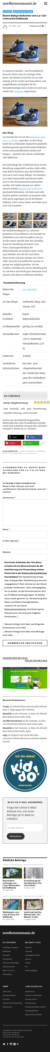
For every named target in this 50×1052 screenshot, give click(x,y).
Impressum (7, 1006)
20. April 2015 (15, 26)
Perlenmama (30, 1003)
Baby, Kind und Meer (33, 1014)
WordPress (15, 1035)
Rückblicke (7, 959)
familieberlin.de (31, 1010)
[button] (10, 217)
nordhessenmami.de (20, 3)
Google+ (18, 1044)
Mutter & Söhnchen (33, 995)
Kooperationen (9, 995)
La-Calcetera (30, 289)
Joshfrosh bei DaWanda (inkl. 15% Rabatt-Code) (33, 914)
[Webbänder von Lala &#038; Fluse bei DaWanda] (12, 904)
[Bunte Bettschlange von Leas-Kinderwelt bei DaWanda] (12, 872)
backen (28, 959)
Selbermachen (9, 966)
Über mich (7, 991)
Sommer (28, 951)
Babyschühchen (27, 451)
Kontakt (6, 999)
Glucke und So (31, 999)
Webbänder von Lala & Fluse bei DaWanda (11, 914)
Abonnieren (15, 836)
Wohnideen (7, 974)
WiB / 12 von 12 (9, 970)
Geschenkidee (15, 453)
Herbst (28, 962)
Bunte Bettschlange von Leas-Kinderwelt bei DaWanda (11, 884)
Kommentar (9, 497)
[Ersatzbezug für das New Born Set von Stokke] (33, 872)
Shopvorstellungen (23, 11)
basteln (28, 947)
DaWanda (7, 11)
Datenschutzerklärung (34, 573)
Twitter (4, 1044)
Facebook (8, 1044)
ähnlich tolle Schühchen (31, 188)
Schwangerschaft (32, 955)
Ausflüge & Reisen (10, 947)
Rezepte (6, 955)
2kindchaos (30, 991)
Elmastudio (19, 1037)
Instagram (11, 1044)
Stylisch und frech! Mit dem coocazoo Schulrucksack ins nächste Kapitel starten (24, 738)
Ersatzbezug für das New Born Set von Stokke (33, 883)
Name (6, 529)
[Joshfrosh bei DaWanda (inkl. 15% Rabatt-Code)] (33, 904)
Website (6, 552)
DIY (26, 966)
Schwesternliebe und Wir (35, 1006)
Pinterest (15, 1044)
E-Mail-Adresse (11, 540)
